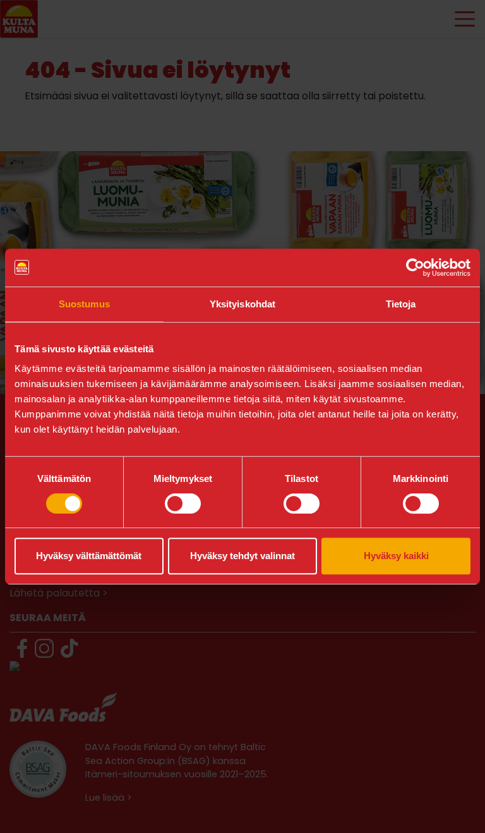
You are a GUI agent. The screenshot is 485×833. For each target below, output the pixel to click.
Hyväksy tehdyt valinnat (242, 555)
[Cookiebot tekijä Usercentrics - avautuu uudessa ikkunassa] (415, 267)
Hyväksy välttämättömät (88, 555)
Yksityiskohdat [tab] (242, 304)
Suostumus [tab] (84, 304)
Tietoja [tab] (401, 304)
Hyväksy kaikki (396, 555)
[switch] (183, 503)
